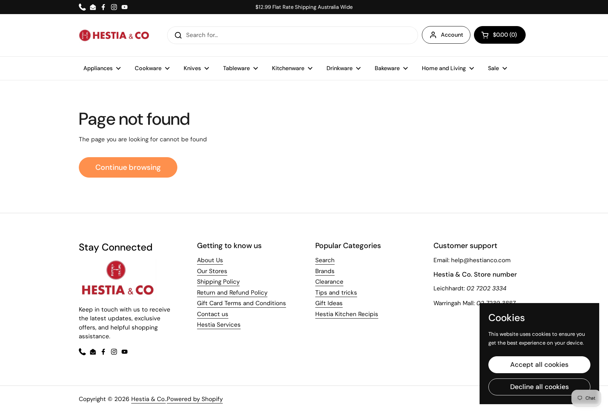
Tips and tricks (336, 292)
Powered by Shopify (195, 399)
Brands (325, 271)
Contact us (212, 314)
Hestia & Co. (148, 399)
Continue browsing (128, 167)
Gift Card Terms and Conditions (241, 303)
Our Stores (212, 271)
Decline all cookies (539, 386)
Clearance (329, 281)
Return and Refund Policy (232, 292)
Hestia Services (219, 324)
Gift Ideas (329, 303)
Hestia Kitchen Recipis (346, 314)
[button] (500, 35)
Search (325, 260)
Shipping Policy (218, 281)
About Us (210, 260)
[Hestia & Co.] (114, 35)
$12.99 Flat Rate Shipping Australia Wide (304, 7)
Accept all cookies (539, 364)
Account (452, 34)
